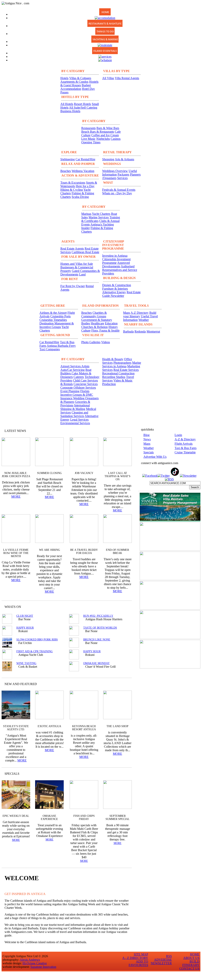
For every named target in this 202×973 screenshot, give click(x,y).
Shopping (108, 159)
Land (82, 274)
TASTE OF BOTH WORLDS (100, 627)
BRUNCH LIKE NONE (96, 639)
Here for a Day (85, 186)
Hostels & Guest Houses (79, 83)
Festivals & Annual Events (118, 189)
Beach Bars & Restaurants (97, 131)
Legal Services (79, 419)
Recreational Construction (118, 373)
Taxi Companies (49, 349)
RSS (169, 956)
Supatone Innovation (43, 966)
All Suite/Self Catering (83, 107)
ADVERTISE (163, 959)
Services (122, 178)
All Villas (108, 78)
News (147, 439)
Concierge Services (86, 384)
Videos (105, 342)
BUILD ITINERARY (190, 963)
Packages (123, 174)
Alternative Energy (114, 292)
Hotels (64, 78)
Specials (148, 452)
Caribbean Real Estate (85, 252)
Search (195, 487)
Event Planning (69, 391)
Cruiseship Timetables (53, 320)
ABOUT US (191, 958)
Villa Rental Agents (127, 78)
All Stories (118, 430)
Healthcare (97, 323)
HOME (194, 954)
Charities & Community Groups (94, 314)
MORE (16, 496)
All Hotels (66, 104)
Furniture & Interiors (115, 288)
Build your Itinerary (139, 314)
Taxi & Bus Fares (185, 448)
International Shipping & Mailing (75, 407)
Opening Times (90, 142)
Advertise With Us (154, 456)
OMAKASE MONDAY (96, 663)
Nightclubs (103, 138)
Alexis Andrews (30, 959)
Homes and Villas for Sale (76, 263)
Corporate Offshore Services (78, 387)
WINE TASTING (26, 663)
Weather (143, 320)
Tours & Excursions (72, 182)
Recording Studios (113, 377)
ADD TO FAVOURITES (138, 963)
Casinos (116, 138)
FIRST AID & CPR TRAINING (34, 651)
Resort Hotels (82, 104)
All (121, 773)
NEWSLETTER (161, 963)
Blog (146, 435)
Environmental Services (75, 423)
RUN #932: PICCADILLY (98, 615)
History (113, 327)
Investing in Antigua (114, 255)
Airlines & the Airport (53, 312)
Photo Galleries (90, 342)
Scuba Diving (80, 196)
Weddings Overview (115, 171)
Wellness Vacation (83, 171)
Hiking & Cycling (71, 189)
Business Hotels (70, 111)
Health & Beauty (112, 359)
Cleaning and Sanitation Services (74, 414)
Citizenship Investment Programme (116, 261)
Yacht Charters (101, 213)
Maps (126, 312)
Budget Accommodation (75, 87)
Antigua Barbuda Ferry (61, 345)
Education (111, 323)
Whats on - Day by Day (117, 193)
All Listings (114, 606)
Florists (84, 391)
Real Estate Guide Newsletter (121, 293)
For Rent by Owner (72, 286)
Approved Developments (116, 264)
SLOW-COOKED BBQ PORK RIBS (37, 639)
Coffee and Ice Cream (105, 135)
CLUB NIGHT (24, 615)
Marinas (86, 213)
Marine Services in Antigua (121, 364)
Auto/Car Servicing (72, 369)
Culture (86, 330)
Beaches (65, 171)
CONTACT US (189, 968)
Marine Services (99, 217)
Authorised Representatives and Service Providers (119, 270)
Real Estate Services (126, 369)
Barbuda (128, 331)
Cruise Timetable (185, 452)
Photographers (122, 362)
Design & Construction (116, 285)
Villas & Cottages (80, 78)
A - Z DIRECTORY (135, 958)
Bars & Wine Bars (107, 128)
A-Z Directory (140, 312)
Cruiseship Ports (60, 316)
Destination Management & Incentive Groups (56, 325)
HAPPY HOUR (25, 627)
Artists (85, 366)
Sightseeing (67, 159)
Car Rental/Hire (85, 159)
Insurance (66, 398)
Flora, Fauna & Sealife (105, 330)
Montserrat (153, 331)
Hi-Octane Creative (34, 963)
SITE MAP (141, 954)
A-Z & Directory (185, 439)
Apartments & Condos (74, 81)
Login (178, 435)
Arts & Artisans (124, 159)
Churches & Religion (94, 327)
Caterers (79, 377)
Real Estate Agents (72, 248)
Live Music (88, 138)
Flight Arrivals (184, 443)
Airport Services (70, 366)
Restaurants (88, 128)
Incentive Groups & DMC (76, 394)
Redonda (140, 331)
